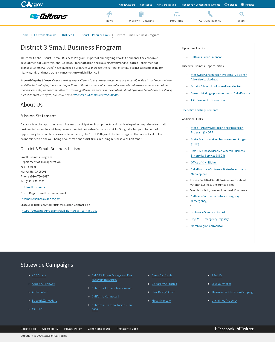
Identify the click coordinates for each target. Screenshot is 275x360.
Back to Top (28, 329)
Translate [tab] (249, 4)
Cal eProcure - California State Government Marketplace (219, 171)
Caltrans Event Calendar (206, 57)
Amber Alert (40, 292)
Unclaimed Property (224, 300)
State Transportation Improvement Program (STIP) (220, 141)
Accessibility (50, 329)
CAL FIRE (37, 309)
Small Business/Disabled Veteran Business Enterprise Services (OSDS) (218, 153)
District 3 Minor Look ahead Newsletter (216, 86)
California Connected (105, 296)
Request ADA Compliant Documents (200, 4)
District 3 (68, 35)
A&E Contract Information (208, 100)
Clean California (162, 275)
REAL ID (217, 275)
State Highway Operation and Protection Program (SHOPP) (217, 130)
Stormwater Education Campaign (233, 292)
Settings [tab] (232, 4)
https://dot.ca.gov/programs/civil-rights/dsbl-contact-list (59, 210)
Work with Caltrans (141, 20)
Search (242, 20)
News (109, 20)
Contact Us (146, 4)
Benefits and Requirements (200, 110)
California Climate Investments (112, 288)
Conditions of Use (99, 329)
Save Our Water (221, 284)
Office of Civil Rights (204, 162)
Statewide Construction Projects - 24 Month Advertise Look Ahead (219, 77)
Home (24, 35)
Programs (176, 20)
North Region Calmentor (207, 226)
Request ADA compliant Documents (96, 95)
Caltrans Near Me (210, 20)
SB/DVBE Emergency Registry (210, 219)
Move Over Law (161, 300)
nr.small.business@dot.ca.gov (40, 199)
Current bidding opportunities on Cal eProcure (220, 93)
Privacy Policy (73, 329)
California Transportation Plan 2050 (112, 307)
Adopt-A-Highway (43, 284)
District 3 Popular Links (95, 35)
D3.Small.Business (33, 187)
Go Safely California (164, 284)
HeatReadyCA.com (163, 292)
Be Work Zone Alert (44, 300)
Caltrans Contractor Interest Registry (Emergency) (215, 198)
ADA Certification (166, 4)
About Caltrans (127, 4)
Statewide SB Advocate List (208, 212)
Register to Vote (127, 329)
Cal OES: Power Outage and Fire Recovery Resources (112, 277)
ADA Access (39, 275)
